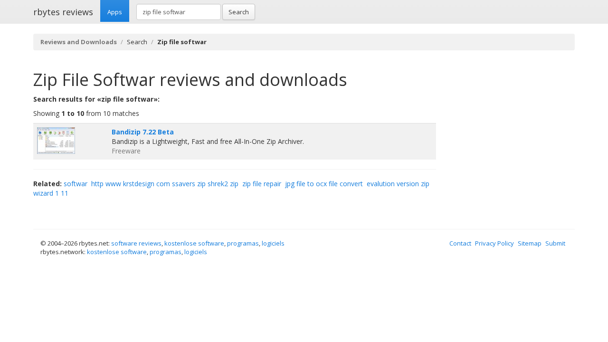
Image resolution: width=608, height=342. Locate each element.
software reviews (136, 243)
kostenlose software (194, 243)
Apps (114, 12)
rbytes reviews (63, 12)
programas (243, 243)
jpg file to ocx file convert (324, 183)
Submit (555, 243)
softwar (75, 183)
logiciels (273, 243)
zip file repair (261, 183)
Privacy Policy (494, 243)
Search (238, 12)
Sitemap (530, 243)
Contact (460, 243)
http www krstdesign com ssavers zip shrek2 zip (164, 183)
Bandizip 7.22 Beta (143, 131)
